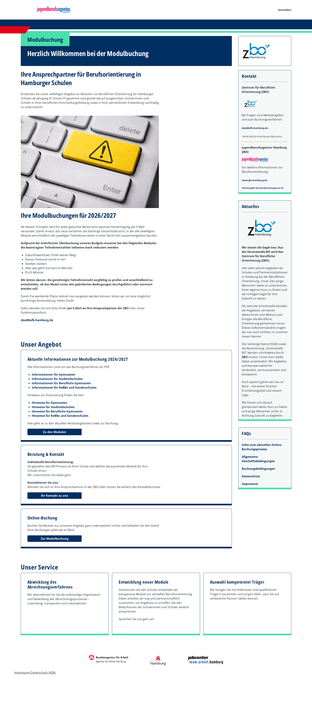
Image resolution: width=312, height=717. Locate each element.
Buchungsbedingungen (258, 469)
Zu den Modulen (54, 432)
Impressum (250, 484)
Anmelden (284, 10)
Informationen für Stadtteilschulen (57, 379)
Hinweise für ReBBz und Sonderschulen (60, 416)
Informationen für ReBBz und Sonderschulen (64, 387)
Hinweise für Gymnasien (49, 403)
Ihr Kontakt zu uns (54, 496)
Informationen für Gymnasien (53, 374)
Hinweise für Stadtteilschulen (53, 407)
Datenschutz (251, 476)
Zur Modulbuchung (54, 539)
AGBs (52, 673)
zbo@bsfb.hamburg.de (37, 320)
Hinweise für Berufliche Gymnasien (57, 411)
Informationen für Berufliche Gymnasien (61, 383)
